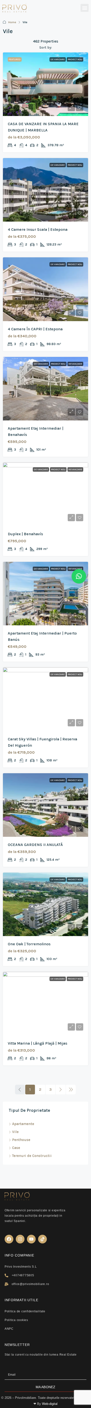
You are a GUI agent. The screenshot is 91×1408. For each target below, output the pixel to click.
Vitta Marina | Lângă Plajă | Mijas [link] (37, 1043)
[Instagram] (20, 1239)
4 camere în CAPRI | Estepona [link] (35, 329)
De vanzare (57, 59)
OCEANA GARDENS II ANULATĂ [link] (35, 844)
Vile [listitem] (15, 1132)
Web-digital (50, 1404)
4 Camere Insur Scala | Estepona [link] (37, 229)
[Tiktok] (42, 1239)
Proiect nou (75, 59)
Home (12, 22)
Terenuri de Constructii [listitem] (32, 1156)
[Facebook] (9, 1239)
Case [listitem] (16, 1148)
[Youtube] (31, 1239)
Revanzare (75, 363)
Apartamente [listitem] (23, 1124)
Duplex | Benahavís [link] (25, 534)
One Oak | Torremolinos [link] (29, 944)
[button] (85, 8)
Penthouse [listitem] (21, 1140)
